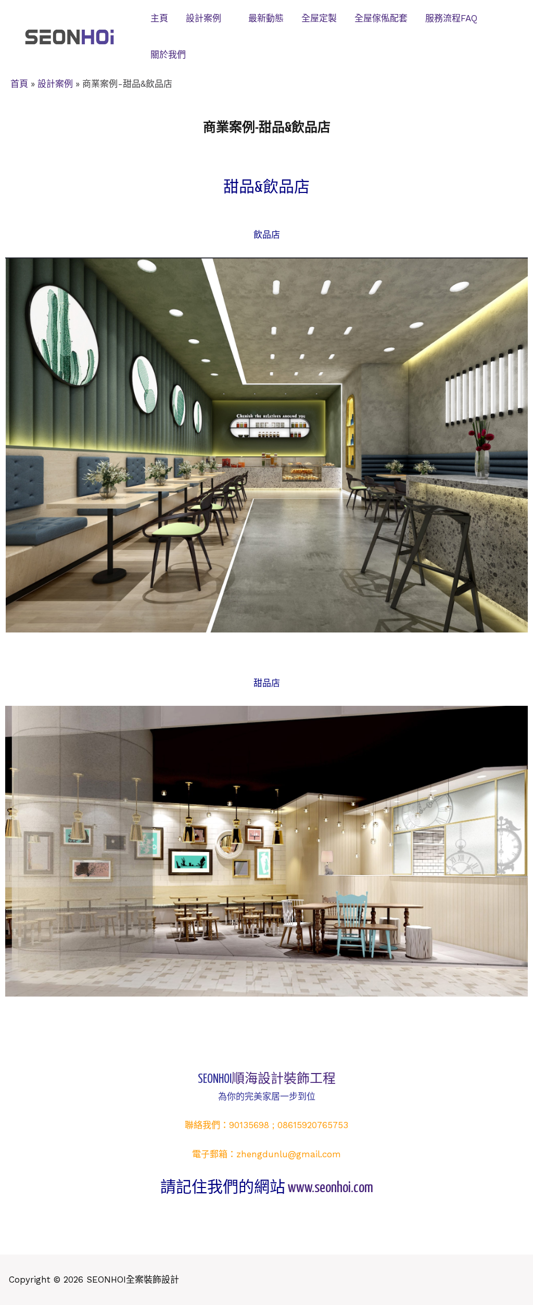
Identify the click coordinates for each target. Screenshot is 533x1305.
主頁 (159, 18)
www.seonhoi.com (330, 1188)
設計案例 (203, 18)
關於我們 (168, 54)
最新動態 (266, 18)
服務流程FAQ (451, 18)
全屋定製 (319, 18)
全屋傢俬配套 (381, 18)
